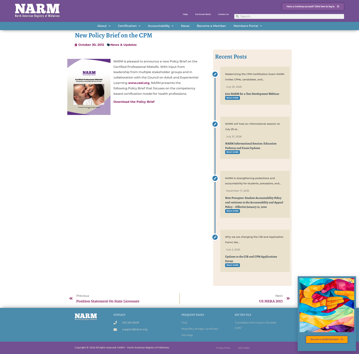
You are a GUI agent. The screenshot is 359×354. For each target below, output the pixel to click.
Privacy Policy (223, 348)
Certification (127, 26)
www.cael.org (138, 83)
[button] (350, 282)
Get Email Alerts (203, 14)
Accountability (159, 26)
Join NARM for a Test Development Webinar (252, 94)
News (185, 26)
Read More (232, 98)
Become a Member (211, 26)
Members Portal (246, 26)
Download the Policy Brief (133, 102)
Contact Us (223, 14)
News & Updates (124, 45)
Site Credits (243, 348)
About (102, 26)
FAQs (185, 14)
